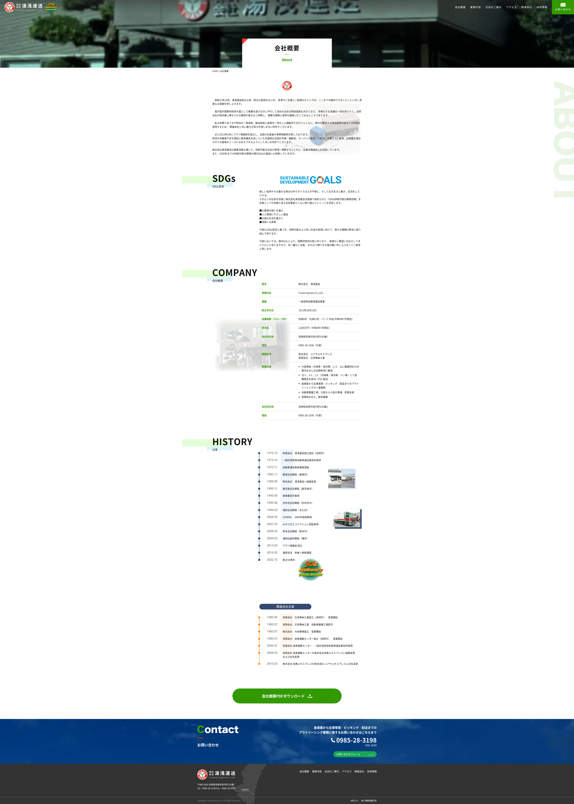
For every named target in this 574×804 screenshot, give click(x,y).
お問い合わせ (563, 9)
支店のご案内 (494, 7)
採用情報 (542, 7)
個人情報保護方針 (369, 800)
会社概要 (460, 7)
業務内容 (475, 7)
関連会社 (526, 7)
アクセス (511, 7)
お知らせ (354, 800)
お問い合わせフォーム (348, 754)
